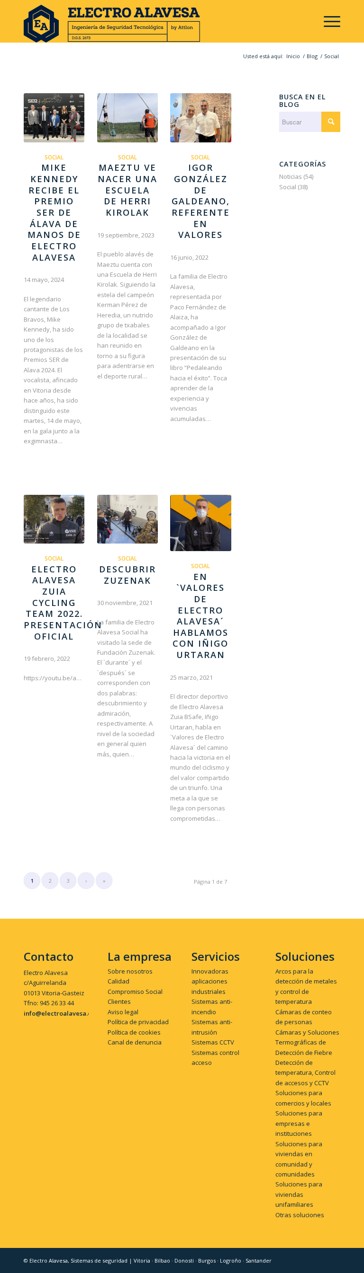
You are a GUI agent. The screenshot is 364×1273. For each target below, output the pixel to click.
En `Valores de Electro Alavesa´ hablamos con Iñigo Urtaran (200, 616)
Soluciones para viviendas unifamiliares (298, 1194)
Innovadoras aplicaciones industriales (209, 981)
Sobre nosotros (130, 971)
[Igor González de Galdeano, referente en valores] (200, 117)
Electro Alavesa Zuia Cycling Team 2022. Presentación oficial (63, 602)
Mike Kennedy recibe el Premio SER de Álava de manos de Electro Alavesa (54, 212)
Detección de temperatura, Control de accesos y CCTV (305, 1072)
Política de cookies (134, 1032)
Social (54, 157)
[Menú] (327, 21)
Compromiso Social (135, 991)
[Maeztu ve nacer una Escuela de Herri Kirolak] (127, 117)
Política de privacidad (138, 1022)
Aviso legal (123, 1012)
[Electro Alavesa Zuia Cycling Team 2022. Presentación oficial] (54, 519)
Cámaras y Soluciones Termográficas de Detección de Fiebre (307, 1042)
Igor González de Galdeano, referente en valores (201, 201)
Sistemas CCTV (212, 1042)
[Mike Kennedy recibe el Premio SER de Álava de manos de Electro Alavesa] (54, 117)
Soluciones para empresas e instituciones (298, 1123)
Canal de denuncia (135, 1042)
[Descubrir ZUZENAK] (127, 519)
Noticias (290, 176)
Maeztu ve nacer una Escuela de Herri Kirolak (127, 190)
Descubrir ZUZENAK (127, 574)
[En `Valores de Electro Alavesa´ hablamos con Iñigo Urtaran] (200, 523)
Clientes (119, 1001)
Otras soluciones (299, 1215)
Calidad (118, 981)
